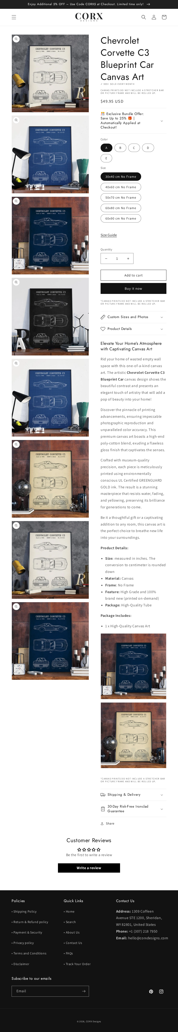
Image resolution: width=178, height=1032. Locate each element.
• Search (70, 922)
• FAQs (68, 953)
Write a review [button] (89, 867)
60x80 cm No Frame (120, 208)
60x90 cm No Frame (120, 218)
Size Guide (109, 235)
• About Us (71, 932)
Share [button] (110, 823)
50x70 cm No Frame (120, 197)
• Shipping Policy (24, 911)
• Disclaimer (20, 964)
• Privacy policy (23, 943)
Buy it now (133, 288)
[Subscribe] (84, 991)
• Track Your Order (77, 964)
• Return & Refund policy (30, 922)
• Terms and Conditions (29, 953)
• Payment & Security (27, 932)
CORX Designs (93, 1021)
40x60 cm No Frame (120, 187)
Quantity (106, 249)
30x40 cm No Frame (120, 176)
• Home (69, 911)
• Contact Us (73, 943)
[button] (14, 17)
